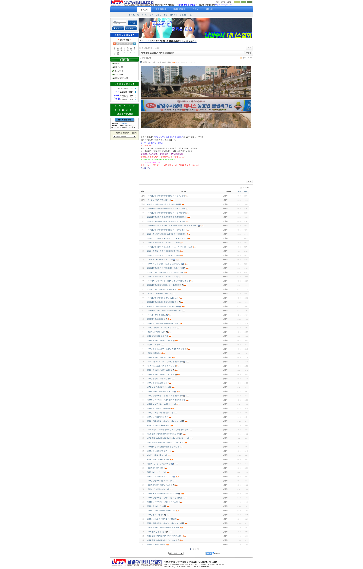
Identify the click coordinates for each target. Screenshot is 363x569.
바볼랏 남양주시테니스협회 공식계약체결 (163, 306)
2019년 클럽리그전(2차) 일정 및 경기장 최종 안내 (165, 349)
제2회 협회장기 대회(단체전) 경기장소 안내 (163, 434)
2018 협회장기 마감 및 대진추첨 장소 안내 (163, 447)
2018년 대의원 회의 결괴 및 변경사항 (161, 510)
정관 (165, 15)
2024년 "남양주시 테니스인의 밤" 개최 (161, 328)
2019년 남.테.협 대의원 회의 (157, 417)
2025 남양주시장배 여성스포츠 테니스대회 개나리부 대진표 (169, 247)
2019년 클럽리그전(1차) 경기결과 (159, 370)
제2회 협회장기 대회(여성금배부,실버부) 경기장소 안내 (168, 438)
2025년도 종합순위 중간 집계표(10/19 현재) (163, 251)
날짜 (239, 191)
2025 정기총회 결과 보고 (156, 315)
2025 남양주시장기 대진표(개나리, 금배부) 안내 (165, 268)
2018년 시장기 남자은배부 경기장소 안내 (162, 493)
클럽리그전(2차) (153, 353)
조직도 (144, 15)
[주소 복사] (248, 53)
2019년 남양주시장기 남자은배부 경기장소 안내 (165, 396)
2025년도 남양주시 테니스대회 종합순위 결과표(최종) (167, 238)
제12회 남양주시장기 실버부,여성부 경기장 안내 (165, 498)
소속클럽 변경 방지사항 (156, 544)
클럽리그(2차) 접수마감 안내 (158, 489)
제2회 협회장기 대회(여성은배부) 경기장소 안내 (165, 442)
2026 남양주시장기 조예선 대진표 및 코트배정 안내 (166, 217)
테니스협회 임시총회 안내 (157, 455)
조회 (246, 191)
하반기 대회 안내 (153, 345)
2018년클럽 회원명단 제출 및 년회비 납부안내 (164, 523)
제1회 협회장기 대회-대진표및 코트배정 (162, 540)
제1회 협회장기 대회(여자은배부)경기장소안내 (164, 536)
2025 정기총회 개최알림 (156, 319)
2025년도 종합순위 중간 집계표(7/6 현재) (162, 277)
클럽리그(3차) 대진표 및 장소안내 (160, 476)
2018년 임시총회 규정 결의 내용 (159, 451)
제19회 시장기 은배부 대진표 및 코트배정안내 (164, 264)
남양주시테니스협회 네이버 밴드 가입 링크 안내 (165, 272)
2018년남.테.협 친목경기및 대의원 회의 (162, 519)
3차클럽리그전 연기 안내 (156, 472)
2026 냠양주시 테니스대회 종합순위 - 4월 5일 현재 (166, 221)
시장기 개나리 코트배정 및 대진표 (160, 260)
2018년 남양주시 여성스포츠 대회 (159, 481)
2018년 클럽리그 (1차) (155, 506)
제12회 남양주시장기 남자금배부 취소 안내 (163, 502)
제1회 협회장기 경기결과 (156, 532)
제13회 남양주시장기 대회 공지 (159, 408)
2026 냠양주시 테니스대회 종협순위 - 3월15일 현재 (166, 230)
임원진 (158, 15)
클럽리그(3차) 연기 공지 (156, 332)
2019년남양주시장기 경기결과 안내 (160, 391)
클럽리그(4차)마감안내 (156, 468)
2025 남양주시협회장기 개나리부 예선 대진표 (164, 285)
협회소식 (173, 15)
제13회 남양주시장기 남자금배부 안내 (161, 404)
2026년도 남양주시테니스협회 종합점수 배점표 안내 (166, 234)
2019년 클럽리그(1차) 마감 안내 (159, 379)
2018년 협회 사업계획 (155, 515)
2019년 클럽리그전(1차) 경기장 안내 (160, 374)
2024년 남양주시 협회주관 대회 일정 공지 (162, 323)
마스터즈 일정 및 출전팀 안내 (158, 425)
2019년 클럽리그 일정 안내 (157, 383)
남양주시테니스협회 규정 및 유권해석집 (162, 289)
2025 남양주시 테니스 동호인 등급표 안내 (162, 298)
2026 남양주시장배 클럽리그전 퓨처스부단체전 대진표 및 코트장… (172, 226)
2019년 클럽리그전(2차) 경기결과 (159, 340)
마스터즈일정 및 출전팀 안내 (158, 459)
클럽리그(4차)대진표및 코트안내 (159, 464)
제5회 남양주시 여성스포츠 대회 (159, 387)
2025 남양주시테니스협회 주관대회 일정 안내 (164, 311)
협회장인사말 (134, 15)
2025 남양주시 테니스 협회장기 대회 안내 (162, 302)
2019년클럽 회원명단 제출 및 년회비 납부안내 (164, 421)
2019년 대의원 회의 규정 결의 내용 (160, 413)
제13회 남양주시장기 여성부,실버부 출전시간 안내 (166, 400)
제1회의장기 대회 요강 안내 (157, 336)
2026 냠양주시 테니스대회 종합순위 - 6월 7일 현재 (166, 209)
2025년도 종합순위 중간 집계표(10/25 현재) (163, 243)
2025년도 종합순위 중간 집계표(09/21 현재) (163, 255)
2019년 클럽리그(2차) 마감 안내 (159, 357)
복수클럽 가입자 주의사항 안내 (159, 294)
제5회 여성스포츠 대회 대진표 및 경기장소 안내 (165, 362)
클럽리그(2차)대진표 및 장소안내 (159, 485)
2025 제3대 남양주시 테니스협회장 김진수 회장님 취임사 (168, 281)
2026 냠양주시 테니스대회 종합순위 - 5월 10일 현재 (166, 213)
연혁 (151, 15)
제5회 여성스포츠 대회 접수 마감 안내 (161, 366)
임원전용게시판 (186, 15)
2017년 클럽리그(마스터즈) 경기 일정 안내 (163, 527)
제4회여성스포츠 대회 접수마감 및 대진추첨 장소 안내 (167, 430)
